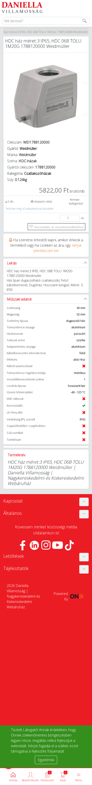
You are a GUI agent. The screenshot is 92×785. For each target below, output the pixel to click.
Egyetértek (46, 759)
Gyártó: (22, 148)
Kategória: (29, 173)
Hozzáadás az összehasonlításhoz (58, 227)
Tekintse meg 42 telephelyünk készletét (29, 209)
